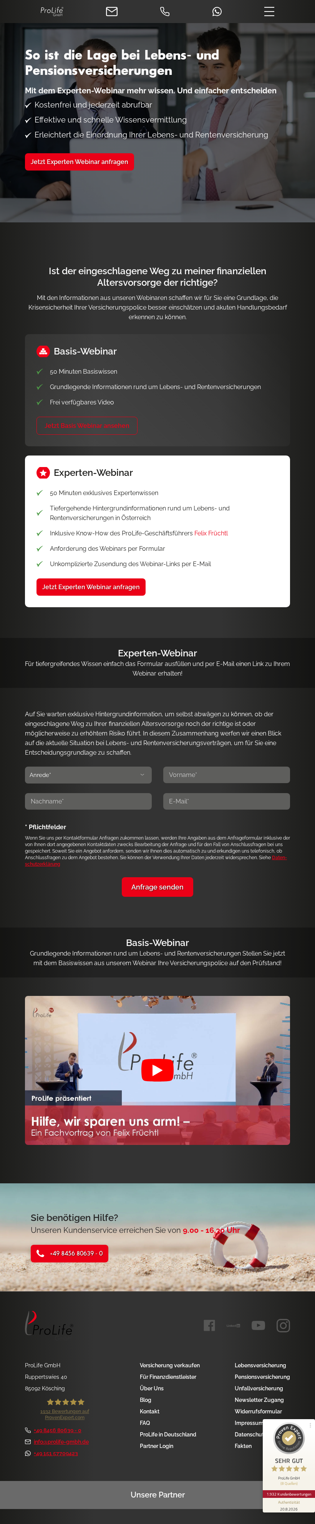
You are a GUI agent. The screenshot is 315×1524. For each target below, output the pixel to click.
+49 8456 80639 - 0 (76, 1254)
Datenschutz (251, 1434)
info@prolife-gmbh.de (61, 1442)
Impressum (249, 1423)
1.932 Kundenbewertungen (289, 1494)
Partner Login (156, 1446)
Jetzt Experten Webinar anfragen (91, 587)
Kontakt (149, 1411)
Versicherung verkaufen (170, 1365)
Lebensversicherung (260, 1365)
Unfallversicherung (259, 1388)
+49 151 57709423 (56, 1453)
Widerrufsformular (258, 1411)
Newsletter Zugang (259, 1400)
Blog (145, 1400)
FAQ (145, 1423)
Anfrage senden (157, 887)
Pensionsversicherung (262, 1377)
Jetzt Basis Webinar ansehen (87, 425)
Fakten (243, 1446)
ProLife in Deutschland (168, 1434)
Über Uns (152, 1388)
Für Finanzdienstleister (168, 1377)
